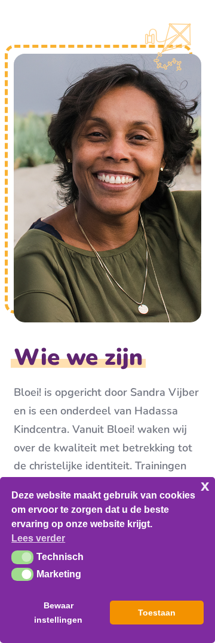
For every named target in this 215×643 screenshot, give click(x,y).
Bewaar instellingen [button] (58, 612)
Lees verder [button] (38, 538)
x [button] (205, 485)
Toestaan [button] (157, 612)
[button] (22, 557)
